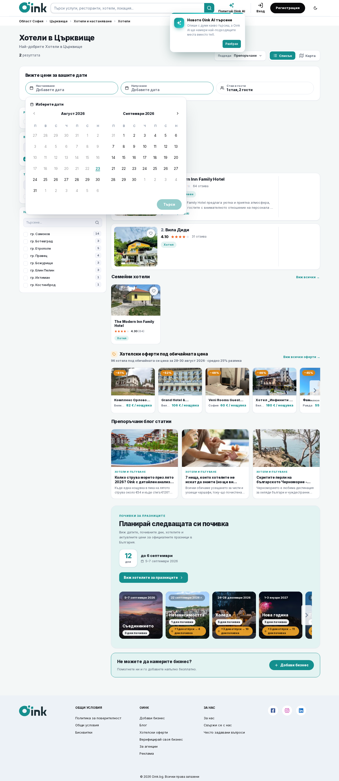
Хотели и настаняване (93, 21)
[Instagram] (287, 710)
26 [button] (56, 179)
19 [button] (56, 168)
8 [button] (87, 146)
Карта (310, 56)
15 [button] (87, 157)
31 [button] (77, 135)
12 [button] (55, 157)
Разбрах (231, 44)
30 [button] (66, 135)
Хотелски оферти (154, 732)
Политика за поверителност (98, 718)
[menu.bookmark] (154, 291)
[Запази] (151, 233)
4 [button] (45, 146)
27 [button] (35, 135)
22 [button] (87, 168)
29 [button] (56, 135)
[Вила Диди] (135, 246)
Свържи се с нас (218, 725)
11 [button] (45, 157)
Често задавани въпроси (224, 732)
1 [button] (87, 135)
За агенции (149, 746)
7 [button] (77, 146)
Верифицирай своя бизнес (161, 739)
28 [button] (45, 135)
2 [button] (98, 135)
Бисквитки (83, 732)
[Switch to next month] (178, 113)
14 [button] (77, 157)
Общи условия (87, 725)
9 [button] (98, 146)
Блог (143, 725)
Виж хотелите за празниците (151, 578)
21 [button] (77, 168)
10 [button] (35, 157)
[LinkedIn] (301, 710)
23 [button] (98, 168)
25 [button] (45, 179)
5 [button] (56, 146)
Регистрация (288, 8)
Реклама (147, 753)
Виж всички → (308, 277)
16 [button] (98, 157)
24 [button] (35, 179)
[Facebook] (273, 710)
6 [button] (66, 146)
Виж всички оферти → (301, 357)
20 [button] (66, 168)
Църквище (58, 21)
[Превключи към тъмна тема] (315, 8)
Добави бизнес (294, 665)
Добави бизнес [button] (152, 718)
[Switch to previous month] (34, 113)
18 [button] (45, 168)
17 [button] (35, 168)
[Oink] (33, 7)
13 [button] (66, 157)
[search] (127, 8)
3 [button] (35, 146)
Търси (169, 204)
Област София (31, 21)
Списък (285, 56)
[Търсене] (209, 8)
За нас (209, 718)
